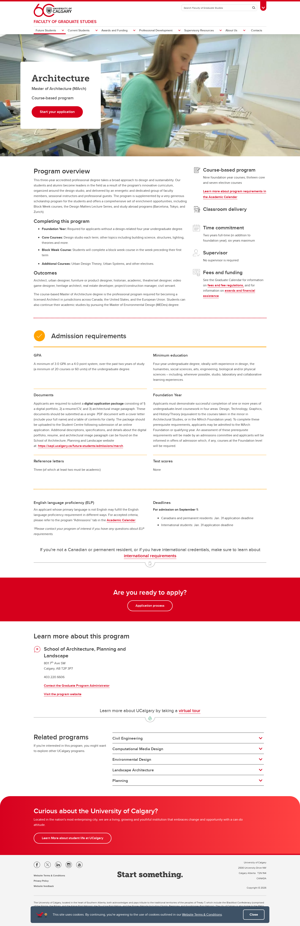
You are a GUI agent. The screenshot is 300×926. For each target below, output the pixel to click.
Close (254, 914)
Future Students (46, 30)
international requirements (150, 555)
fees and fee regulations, (226, 285)
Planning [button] (120, 780)
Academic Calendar (121, 520)
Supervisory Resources (199, 30)
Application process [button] (150, 605)
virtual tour (189, 710)
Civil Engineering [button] (127, 738)
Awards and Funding (114, 30)
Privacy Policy (41, 880)
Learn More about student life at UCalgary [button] (72, 838)
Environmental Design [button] (131, 759)
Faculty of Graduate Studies (65, 21)
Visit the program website (62, 694)
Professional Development (155, 30)
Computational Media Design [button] (137, 749)
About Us (231, 30)
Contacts (256, 30)
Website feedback (44, 886)
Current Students (79, 30)
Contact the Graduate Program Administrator (77, 685)
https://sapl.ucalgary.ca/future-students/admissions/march (80, 445)
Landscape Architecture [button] (133, 770)
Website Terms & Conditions (202, 914)
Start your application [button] (57, 111)
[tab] (188, 738)
